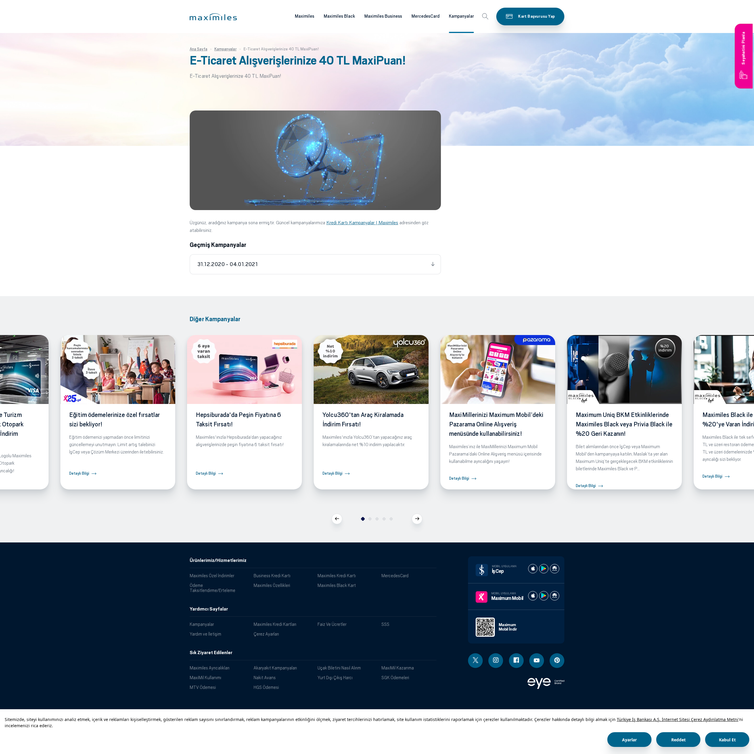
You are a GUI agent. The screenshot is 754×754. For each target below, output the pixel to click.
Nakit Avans (265, 677)
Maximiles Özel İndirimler (212, 575)
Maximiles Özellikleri (272, 585)
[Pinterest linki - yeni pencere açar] (557, 660)
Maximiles (304, 16)
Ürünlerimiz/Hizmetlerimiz (218, 560)
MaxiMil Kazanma (397, 667)
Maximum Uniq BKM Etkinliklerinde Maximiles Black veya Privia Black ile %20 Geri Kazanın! (624, 424)
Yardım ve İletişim (205, 633)
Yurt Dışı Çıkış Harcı (335, 677)
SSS (385, 624)
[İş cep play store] (543, 568)
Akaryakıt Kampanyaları (275, 667)
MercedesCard (425, 16)
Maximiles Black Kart (337, 585)
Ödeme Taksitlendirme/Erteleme (212, 588)
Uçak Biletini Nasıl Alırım (339, 667)
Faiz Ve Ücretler (332, 624)
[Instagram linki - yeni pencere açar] (495, 660)
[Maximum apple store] (533, 595)
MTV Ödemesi (203, 687)
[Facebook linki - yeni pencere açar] (516, 660)
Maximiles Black (339, 16)
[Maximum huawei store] (554, 595)
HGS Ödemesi (266, 687)
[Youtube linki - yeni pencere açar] (536, 660)
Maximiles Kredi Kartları (275, 624)
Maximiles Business (383, 16)
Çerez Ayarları (266, 633)
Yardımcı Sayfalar (209, 609)
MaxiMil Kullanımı (205, 677)
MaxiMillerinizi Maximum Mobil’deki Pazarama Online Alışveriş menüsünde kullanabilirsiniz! (496, 424)
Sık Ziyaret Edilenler (211, 652)
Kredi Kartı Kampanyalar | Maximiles (362, 222)
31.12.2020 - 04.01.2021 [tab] (227, 264)
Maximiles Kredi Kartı (337, 575)
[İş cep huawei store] (554, 568)
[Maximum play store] (543, 595)
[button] (213, 16)
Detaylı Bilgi (79, 473)
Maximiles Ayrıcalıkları (209, 667)
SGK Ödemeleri (395, 677)
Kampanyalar (461, 16)
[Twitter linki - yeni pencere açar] (475, 660)
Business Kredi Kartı (272, 575)
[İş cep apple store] (533, 568)
